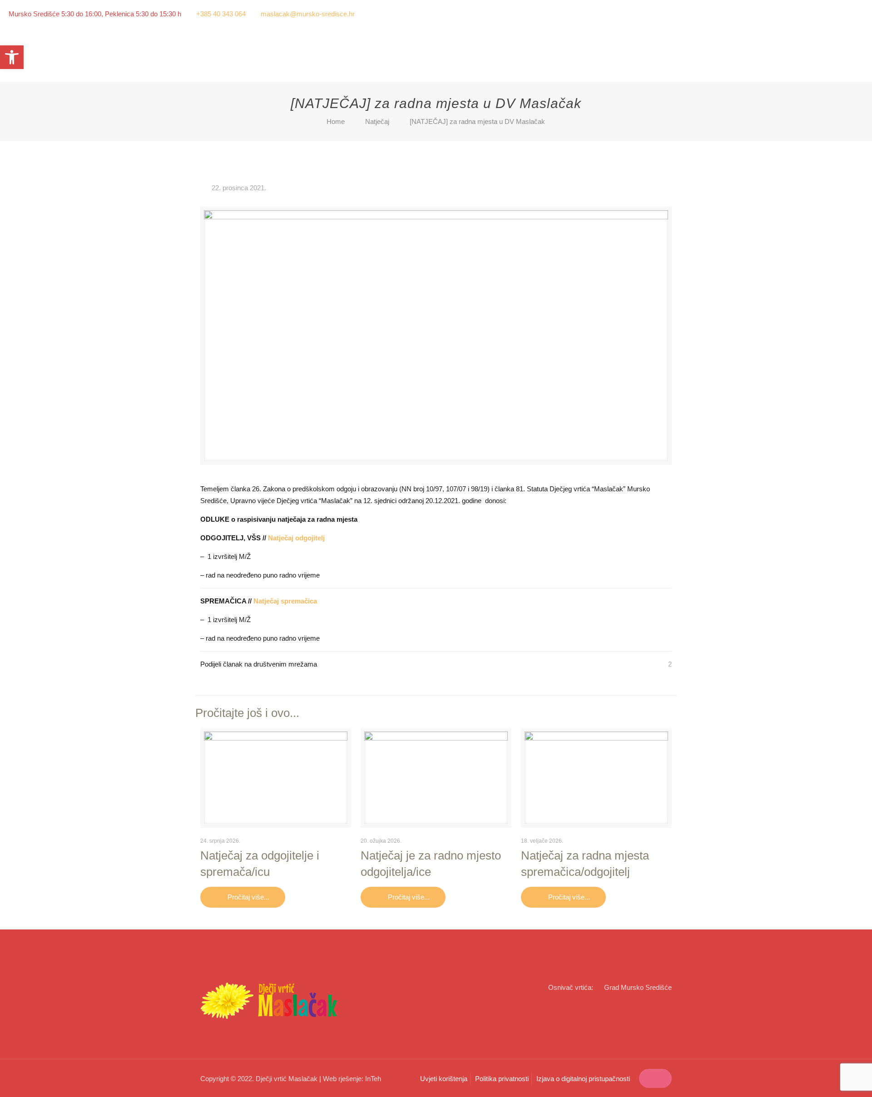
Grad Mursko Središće (638, 987)
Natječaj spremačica (285, 601)
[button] (12, 57)
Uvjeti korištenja (443, 1078)
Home (336, 121)
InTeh (373, 1078)
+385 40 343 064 (221, 14)
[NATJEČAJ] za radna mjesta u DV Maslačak (477, 121)
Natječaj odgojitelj (296, 538)
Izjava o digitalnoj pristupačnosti (583, 1078)
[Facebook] (846, 14)
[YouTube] (858, 14)
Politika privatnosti (502, 1078)
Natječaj (377, 121)
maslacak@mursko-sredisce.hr (308, 14)
